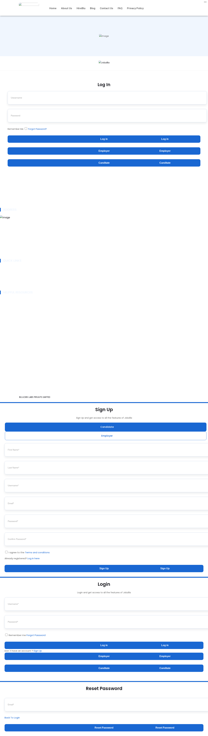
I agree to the (29, 552)
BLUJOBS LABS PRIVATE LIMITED (35, 397)
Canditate (104, 163)
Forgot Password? (37, 129)
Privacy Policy (135, 8)
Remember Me (27, 129)
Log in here (33, 558)
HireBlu (81, 8)
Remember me (27, 635)
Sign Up (104, 568)
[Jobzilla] (104, 63)
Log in (104, 139)
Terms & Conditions (13, 307)
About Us (66, 8)
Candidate (107, 427)
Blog (92, 8)
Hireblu (6, 281)
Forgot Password (36, 635)
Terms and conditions (37, 552)
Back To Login (12, 717)
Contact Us (106, 8)
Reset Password (104, 727)
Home (52, 8)
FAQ (120, 8)
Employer (104, 151)
